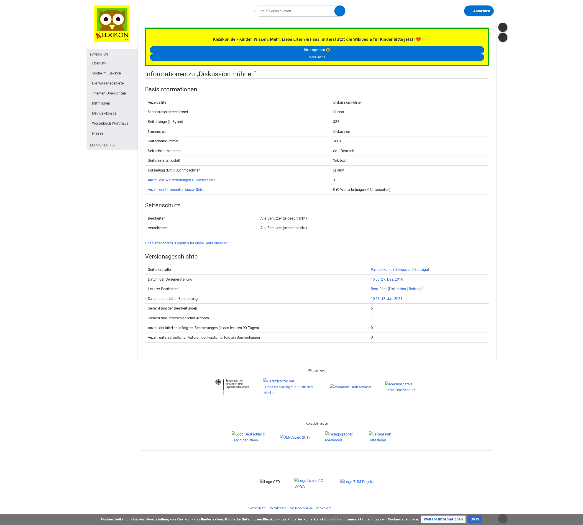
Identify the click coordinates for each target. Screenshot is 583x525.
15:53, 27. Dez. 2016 (387, 279)
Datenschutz (256, 508)
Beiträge (421, 269)
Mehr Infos (317, 57)
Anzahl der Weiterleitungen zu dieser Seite (182, 180)
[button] (443, 519)
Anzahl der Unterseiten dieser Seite (176, 189)
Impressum (323, 508)
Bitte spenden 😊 (317, 50)
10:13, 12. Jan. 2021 (386, 299)
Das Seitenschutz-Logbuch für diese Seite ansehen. (186, 243)
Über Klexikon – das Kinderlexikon (290, 508)
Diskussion (402, 269)
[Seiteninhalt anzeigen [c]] (502, 27)
